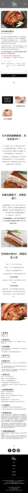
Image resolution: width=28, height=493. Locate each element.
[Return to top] (14, 445)
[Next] (14, 82)
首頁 (14, 462)
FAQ (14, 468)
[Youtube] (14, 450)
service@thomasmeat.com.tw (15, 482)
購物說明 (14, 465)
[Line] (18, 450)
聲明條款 (14, 471)
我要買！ (14, 75)
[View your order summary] (25, 4)
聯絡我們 (14, 475)
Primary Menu (2, 4)
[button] (3, 19)
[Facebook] (9, 450)
